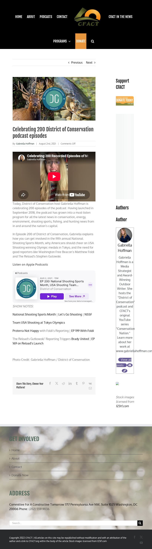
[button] (92, 41)
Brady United (80, 339)
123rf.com (122, 406)
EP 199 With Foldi (82, 331)
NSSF (88, 314)
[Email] (130, 365)
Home (15, 450)
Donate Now (20, 475)
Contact (16, 467)
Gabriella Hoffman (25, 143)
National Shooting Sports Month (34, 314)
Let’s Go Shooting (70, 314)
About (15, 458)
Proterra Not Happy (26, 331)
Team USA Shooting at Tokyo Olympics (39, 322)
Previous (76, 62)
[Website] (124, 371)
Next (89, 62)
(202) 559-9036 (39, 509)
